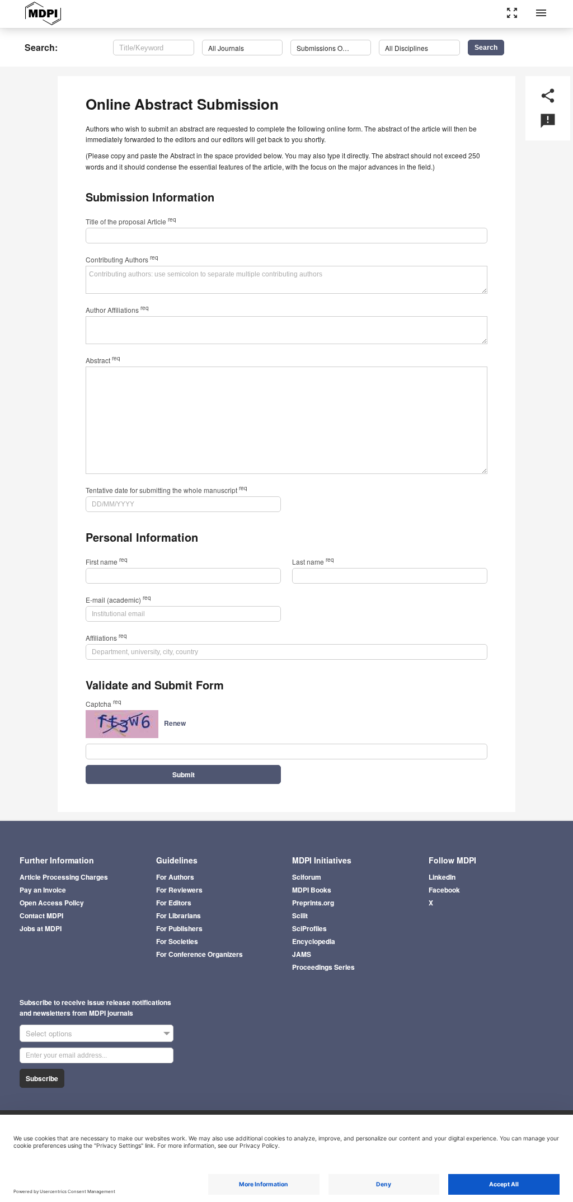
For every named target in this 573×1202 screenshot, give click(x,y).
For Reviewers (179, 890)
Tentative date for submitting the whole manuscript (166, 490)
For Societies (177, 941)
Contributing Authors (122, 259)
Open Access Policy (52, 903)
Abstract (103, 360)
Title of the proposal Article (131, 221)
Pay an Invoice (43, 890)
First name (107, 561)
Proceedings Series (323, 967)
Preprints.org (313, 903)
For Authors (175, 877)
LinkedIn (442, 877)
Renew (175, 723)
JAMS (301, 954)
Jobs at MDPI (41, 928)
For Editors (173, 903)
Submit (183, 774)
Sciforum (306, 877)
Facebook (444, 890)
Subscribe (42, 1078)
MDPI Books (311, 890)
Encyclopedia (313, 941)
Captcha (103, 703)
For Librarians (178, 915)
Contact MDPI (41, 915)
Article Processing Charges (64, 877)
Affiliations (106, 637)
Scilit (300, 915)
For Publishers (179, 928)
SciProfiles (309, 928)
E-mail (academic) (118, 599)
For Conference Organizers (199, 954)
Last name (313, 561)
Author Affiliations (117, 309)
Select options (49, 1033)
